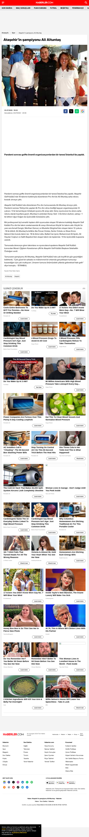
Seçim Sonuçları (49, 752)
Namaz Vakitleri (49, 749)
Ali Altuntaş (8, 276)
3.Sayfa (5, 761)
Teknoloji (27, 749)
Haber (37, 801)
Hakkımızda (55, 734)
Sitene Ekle (69, 771)
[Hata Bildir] (40, 805)
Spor (13, 33)
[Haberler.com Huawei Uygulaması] (71, 782)
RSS (66, 768)
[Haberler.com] (13, 734)
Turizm (26, 755)
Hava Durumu (49, 746)
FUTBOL (53, 8)
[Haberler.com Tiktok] (18, 787)
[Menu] (3, 2)
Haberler (6, 742)
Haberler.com (49, 742)
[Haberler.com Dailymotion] (27, 787)
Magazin (5, 752)
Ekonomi (5, 746)
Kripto (5, 758)
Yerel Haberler (28, 761)
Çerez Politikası (70, 752)
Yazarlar (26, 758)
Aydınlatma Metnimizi (19, 832)
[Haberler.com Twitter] (13, 782)
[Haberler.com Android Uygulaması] (60, 782)
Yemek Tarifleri (49, 761)
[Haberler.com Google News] (4, 782)
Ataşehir (17, 276)
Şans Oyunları (49, 755)
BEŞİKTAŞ (64, 8)
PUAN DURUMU (40, 8)
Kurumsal (68, 742)
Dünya (5, 765)
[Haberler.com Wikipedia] (9, 787)
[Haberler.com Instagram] (18, 782)
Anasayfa (5, 33)
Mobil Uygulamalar (71, 765)
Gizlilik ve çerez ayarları (29, 805)
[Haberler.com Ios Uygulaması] (50, 782)
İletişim (69, 734)
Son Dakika (6, 755)
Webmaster (69, 761)
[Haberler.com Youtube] (13, 787)
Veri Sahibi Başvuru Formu (74, 758)
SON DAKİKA (7, 8)
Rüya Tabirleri (49, 758)
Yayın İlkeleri (81, 734)
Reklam (63, 734)
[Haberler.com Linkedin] (22, 782)
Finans (26, 752)
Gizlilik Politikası (70, 749)
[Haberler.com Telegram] (22, 787)
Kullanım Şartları (70, 746)
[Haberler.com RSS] (4, 787)
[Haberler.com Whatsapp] (27, 782)
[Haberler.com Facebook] (9, 782)
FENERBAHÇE (78, 8)
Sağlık (26, 746)
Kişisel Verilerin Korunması (74, 755)
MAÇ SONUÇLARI (23, 8)
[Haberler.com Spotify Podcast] (31, 782)
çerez (4, 829)
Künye (75, 734)
